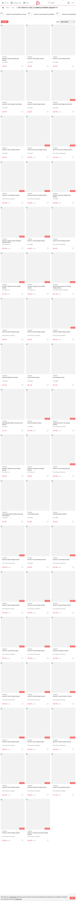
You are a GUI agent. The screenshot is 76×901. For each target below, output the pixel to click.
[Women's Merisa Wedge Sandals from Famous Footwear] (38, 313)
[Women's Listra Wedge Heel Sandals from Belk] (13, 85)
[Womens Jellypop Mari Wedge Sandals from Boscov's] (38, 449)
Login (72, 3)
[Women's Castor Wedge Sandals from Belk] (13, 131)
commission (13, 897)
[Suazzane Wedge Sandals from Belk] (63, 495)
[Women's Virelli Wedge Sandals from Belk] (63, 40)
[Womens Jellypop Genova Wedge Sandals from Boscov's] (13, 449)
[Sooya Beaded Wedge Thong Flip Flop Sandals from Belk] (13, 404)
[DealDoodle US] (38, 3)
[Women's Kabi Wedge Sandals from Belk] (38, 40)
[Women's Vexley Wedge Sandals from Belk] (38, 85)
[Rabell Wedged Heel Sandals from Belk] (13, 358)
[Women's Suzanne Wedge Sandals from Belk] (38, 540)
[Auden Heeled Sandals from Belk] (38, 358)
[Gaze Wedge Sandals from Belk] (38, 495)
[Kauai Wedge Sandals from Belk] (63, 358)
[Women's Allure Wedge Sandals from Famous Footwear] (63, 222)
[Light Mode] (68, 3)
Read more (18, 899)
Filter (4, 22)
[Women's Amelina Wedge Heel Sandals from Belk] (13, 40)
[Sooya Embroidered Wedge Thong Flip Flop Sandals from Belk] (13, 495)
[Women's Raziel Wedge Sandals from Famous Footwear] (13, 313)
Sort (57, 22)
